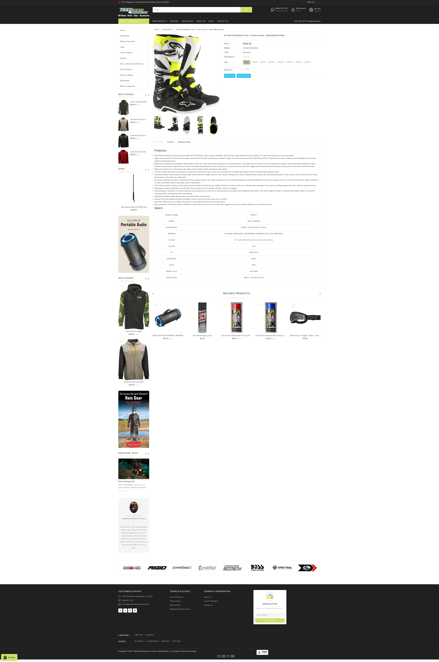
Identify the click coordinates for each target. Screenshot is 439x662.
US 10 (272, 62)
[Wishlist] (133, 305)
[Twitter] (120, 611)
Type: (226, 52)
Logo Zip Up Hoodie (138, 152)
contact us (222, 21)
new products (160, 21)
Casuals (123, 58)
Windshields (125, 81)
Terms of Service (176, 597)
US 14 (307, 62)
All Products (167, 29)
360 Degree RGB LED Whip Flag (133, 207)
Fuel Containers (126, 69)
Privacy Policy (175, 601)
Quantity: (228, 70)
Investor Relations (211, 601)
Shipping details (184, 142)
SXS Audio (165, 641)
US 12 (289, 62)
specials (174, 21)
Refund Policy (175, 605)
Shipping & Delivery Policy (180, 609)
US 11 (280, 62)
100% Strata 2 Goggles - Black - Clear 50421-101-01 (310, 335)
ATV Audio (177, 641)
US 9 (263, 62)
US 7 (246, 62)
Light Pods (139, 635)
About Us (207, 597)
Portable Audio (152, 641)
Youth (122, 47)
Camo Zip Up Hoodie (138, 102)
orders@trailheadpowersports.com (135, 604)
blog (211, 21)
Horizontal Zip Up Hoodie (140, 119)
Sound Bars (139, 641)
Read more (122, 491)
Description (158, 142)
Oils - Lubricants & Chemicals (131, 64)
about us (201, 21)
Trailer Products (126, 52)
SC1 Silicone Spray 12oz (202, 335)
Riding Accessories (127, 41)
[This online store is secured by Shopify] (262, 652)
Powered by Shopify (188, 651)
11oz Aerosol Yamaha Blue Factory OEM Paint (273, 335)
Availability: (229, 57)
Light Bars (150, 635)
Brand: (227, 48)
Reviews (170, 142)
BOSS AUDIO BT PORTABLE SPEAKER (168, 335)
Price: (227, 44)
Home (122, 30)
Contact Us (208, 605)
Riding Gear (125, 36)
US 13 (298, 62)
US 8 (255, 62)
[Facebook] (125, 611)
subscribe (270, 620)
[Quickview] (139, 305)
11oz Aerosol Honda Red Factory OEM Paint (238, 335)
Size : (226, 62)
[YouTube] (135, 611)
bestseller (187, 21)
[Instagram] (130, 611)
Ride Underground (126, 481)
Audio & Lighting (126, 75)
